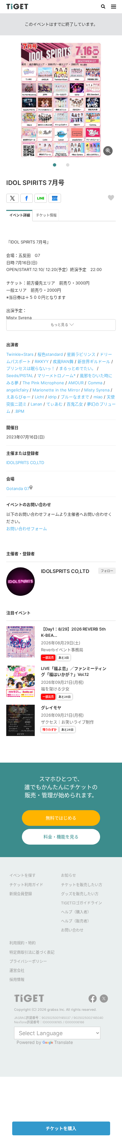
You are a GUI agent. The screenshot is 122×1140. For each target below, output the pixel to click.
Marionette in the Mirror (56, 389)
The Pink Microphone (43, 382)
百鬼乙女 (75, 403)
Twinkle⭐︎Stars (19, 354)
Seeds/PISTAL (19, 375)
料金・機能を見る (61, 836)
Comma (95, 382)
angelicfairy (17, 389)
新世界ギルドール (94, 361)
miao (98, 396)
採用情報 (16, 979)
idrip (52, 396)
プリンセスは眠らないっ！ (30, 368)
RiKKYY (42, 361)
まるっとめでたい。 (77, 368)
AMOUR (76, 382)
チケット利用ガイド (26, 884)
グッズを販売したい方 (80, 894)
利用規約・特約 (22, 943)
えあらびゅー (18, 396)
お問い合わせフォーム (26, 528)
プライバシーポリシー (28, 961)
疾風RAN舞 (63, 361)
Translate (63, 1042)
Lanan (36, 403)
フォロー (107, 571)
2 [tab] (67, 165)
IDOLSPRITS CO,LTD (25, 462)
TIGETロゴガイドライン (81, 903)
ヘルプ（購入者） (76, 912)
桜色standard (50, 354)
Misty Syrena (96, 389)
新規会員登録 (20, 894)
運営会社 (16, 970)
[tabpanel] (61, 100)
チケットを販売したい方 (81, 884)
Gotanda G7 (17, 488)
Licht (39, 396)
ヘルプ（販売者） (76, 921)
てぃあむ (54, 403)
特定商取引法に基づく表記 (31, 952)
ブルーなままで (75, 396)
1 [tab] (54, 165)
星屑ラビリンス (81, 354)
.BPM (19, 411)
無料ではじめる (61, 817)
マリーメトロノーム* (56, 375)
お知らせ (68, 875)
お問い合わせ (72, 930)
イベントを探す (22, 875)
